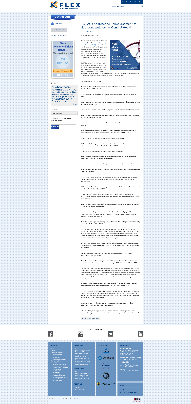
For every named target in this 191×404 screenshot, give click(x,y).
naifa (106, 350)
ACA (54, 87)
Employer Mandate (68, 90)
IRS (82, 319)
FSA (90, 319)
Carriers (53, 348)
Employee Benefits (65, 96)
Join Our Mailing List (60, 35)
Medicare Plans (57, 356)
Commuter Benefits (58, 380)
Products (53, 350)
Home (121, 386)
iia (106, 375)
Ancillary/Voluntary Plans (59, 364)
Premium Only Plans (58, 379)
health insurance (62, 92)
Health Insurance (57, 354)
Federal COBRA (57, 369)
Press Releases (79, 389)
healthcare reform (61, 88)
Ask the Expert (58, 30)
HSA (93, 319)
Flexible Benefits (65, 5)
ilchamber (106, 384)
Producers (54, 345)
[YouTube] (80, 334)
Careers (77, 387)
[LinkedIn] (140, 334)
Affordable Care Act (62, 100)
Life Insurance (56, 357)
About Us (124, 1)
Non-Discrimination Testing (60, 377)
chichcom (106, 358)
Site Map (77, 398)
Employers (78, 345)
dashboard (59, 375)
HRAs (53, 97)
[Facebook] (50, 334)
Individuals (79, 369)
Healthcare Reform (128, 392)
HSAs (53, 92)
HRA (97, 319)
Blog (140, 1)
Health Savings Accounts (59, 359)
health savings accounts (66, 94)
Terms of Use (92, 398)
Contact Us (133, 1)
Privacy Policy (84, 398)
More (75, 104)
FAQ (85, 319)
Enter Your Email (56, 120)
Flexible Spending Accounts (60, 367)
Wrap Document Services (60, 366)
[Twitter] (110, 334)
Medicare (59, 102)
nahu (106, 366)
